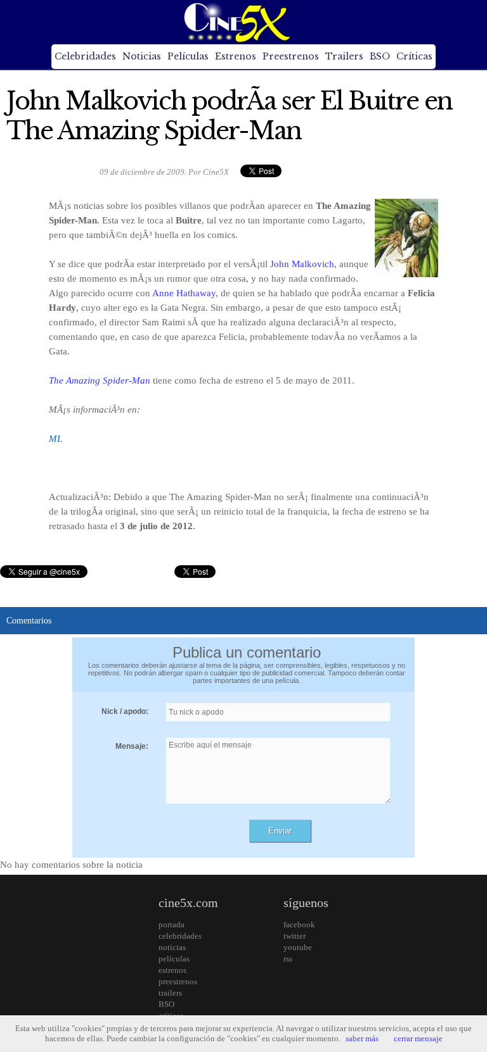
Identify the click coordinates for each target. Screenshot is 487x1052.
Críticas (414, 56)
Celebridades (85, 56)
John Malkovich (302, 264)
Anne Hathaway (184, 293)
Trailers (344, 56)
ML (55, 439)
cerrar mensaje (418, 1038)
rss (287, 958)
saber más (362, 1038)
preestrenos (178, 981)
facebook (299, 924)
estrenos (172, 970)
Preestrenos (291, 56)
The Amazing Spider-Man (99, 380)
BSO (380, 56)
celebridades (180, 936)
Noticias (141, 56)
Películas (188, 56)
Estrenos (235, 56)
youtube (297, 947)
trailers (170, 993)
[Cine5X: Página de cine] (236, 22)
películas (174, 958)
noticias (172, 947)
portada (172, 924)
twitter (294, 936)
